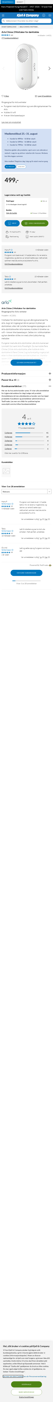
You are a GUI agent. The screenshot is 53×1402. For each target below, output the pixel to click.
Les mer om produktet (11, 122)
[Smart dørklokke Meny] (18, 27)
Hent (14, 223)
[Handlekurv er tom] (50, 15)
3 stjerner (8, 441)
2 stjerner (8, 445)
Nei (46, 519)
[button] (6, 471)
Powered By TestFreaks (39, 565)
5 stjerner (8, 433)
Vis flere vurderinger (26, 573)
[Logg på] (44, 15)
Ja (41, 519)
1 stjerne (8, 449)
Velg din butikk (11, 213)
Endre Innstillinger (26, 1397)
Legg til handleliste (44, 96)
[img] (49, 68)
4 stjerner (8, 437)
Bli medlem (10, 166)
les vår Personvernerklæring (35, 1376)
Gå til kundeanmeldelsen (14, 264)
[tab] (8, 2)
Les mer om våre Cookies (13, 1376)
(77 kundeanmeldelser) (10, 38)
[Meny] (3, 15)
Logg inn (21, 166)
